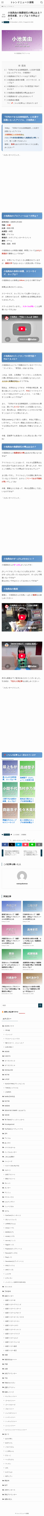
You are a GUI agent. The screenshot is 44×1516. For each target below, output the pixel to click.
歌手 (6, 1485)
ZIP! (6, 1133)
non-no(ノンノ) (10, 1240)
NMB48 (7, 1106)
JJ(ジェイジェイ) (10, 1219)
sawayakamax (22, 884)
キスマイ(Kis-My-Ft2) (12, 1166)
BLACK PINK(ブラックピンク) (15, 1084)
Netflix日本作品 (10, 1096)
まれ (6, 1468)
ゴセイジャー (9, 1409)
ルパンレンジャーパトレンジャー (16, 1430)
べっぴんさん (9, 1459)
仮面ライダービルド (11, 1338)
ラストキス (8, 1287)
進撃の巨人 (8, 1499)
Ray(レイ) (8, 1257)
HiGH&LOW (9, 1070)
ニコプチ (8, 1274)
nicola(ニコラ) (9, 1236)
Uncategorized (9, 1124)
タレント (8, 1183)
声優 (6, 1364)
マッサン (8, 1463)
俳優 (6, 1355)
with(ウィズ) (9, 1269)
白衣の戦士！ (9, 1047)
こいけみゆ (16, 834)
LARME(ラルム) (10, 1223)
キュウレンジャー (11, 1396)
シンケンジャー (10, 1417)
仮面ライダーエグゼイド (13, 1313)
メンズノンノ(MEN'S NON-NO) (15, 1282)
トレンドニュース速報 (22, 2)
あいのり (8, 1143)
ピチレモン (8, 1278)
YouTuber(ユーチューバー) (14, 1129)
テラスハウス (9, 1197)
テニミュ (8, 1192)
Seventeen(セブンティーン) (14, 1261)
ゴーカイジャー (10, 1400)
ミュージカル (9, 1206)
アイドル (6, 22)
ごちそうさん (9, 1447)
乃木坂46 (8, 1291)
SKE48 (7, 1115)
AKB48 (7, 1051)
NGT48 (7, 1101)
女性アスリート (10, 1174)
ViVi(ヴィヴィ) (10, 1265)
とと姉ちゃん (9, 1451)
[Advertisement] (22, 184)
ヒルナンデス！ (10, 1202)
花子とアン (8, 1476)
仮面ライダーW (10, 1300)
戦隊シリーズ (9, 1392)
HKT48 (7, 1075)
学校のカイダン (10, 1383)
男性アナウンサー (11, 1494)
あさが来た (8, 1438)
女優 (6, 1369)
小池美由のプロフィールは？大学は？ (22, 76)
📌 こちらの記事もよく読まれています (24, 103)
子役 (6, 1378)
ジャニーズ (8, 1161)
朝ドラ (7, 1434)
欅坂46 (7, 1480)
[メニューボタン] (2, 2)
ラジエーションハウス (12, 1038)
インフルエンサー (11, 1152)
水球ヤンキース (10, 1490)
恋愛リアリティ (10, 1387)
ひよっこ (8, 1455)
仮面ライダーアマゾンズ (13, 1304)
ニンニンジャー (10, 1425)
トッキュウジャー (11, 1421)
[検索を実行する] (40, 1005)
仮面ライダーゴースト (12, 1321)
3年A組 (7, 1030)
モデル (7, 1211)
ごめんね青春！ (10, 1157)
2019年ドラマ (9, 1026)
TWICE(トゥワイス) (11, 1088)
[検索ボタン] (41, 2)
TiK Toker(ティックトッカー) (14, 1119)
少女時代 (8, 1092)
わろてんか (8, 1472)
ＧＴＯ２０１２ (10, 1061)
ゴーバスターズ (10, 1404)
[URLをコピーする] (39, 844)
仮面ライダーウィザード (13, 1308)
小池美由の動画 (13, 100)
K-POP (7, 1079)
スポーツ (8, 1170)
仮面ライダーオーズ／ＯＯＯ (14, 1317)
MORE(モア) (9, 1232)
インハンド (8, 1034)
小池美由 (23, 834)
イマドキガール (10, 1147)
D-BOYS (7, 1056)
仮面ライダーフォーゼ (12, 1342)
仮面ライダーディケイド (13, 1329)
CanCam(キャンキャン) (13, 1215)
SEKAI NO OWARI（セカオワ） (16, 1110)
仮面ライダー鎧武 (11, 1346)
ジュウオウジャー (11, 1413)
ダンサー (8, 1188)
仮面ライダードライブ (12, 1333)
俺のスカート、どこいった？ (14, 1043)
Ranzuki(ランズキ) (11, 1253)
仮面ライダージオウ (11, 1325)
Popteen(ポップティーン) (13, 1249)
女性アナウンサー (11, 1373)
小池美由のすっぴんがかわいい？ (20, 96)
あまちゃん (8, 1443)
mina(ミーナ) (9, 1228)
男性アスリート (10, 1179)
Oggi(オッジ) (9, 1244)
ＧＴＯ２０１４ (10, 1065)
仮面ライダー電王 (11, 1350)
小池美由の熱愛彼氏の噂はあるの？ (21, 93)
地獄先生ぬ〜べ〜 (11, 1359)
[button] (5, 844)
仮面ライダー (9, 1296)
